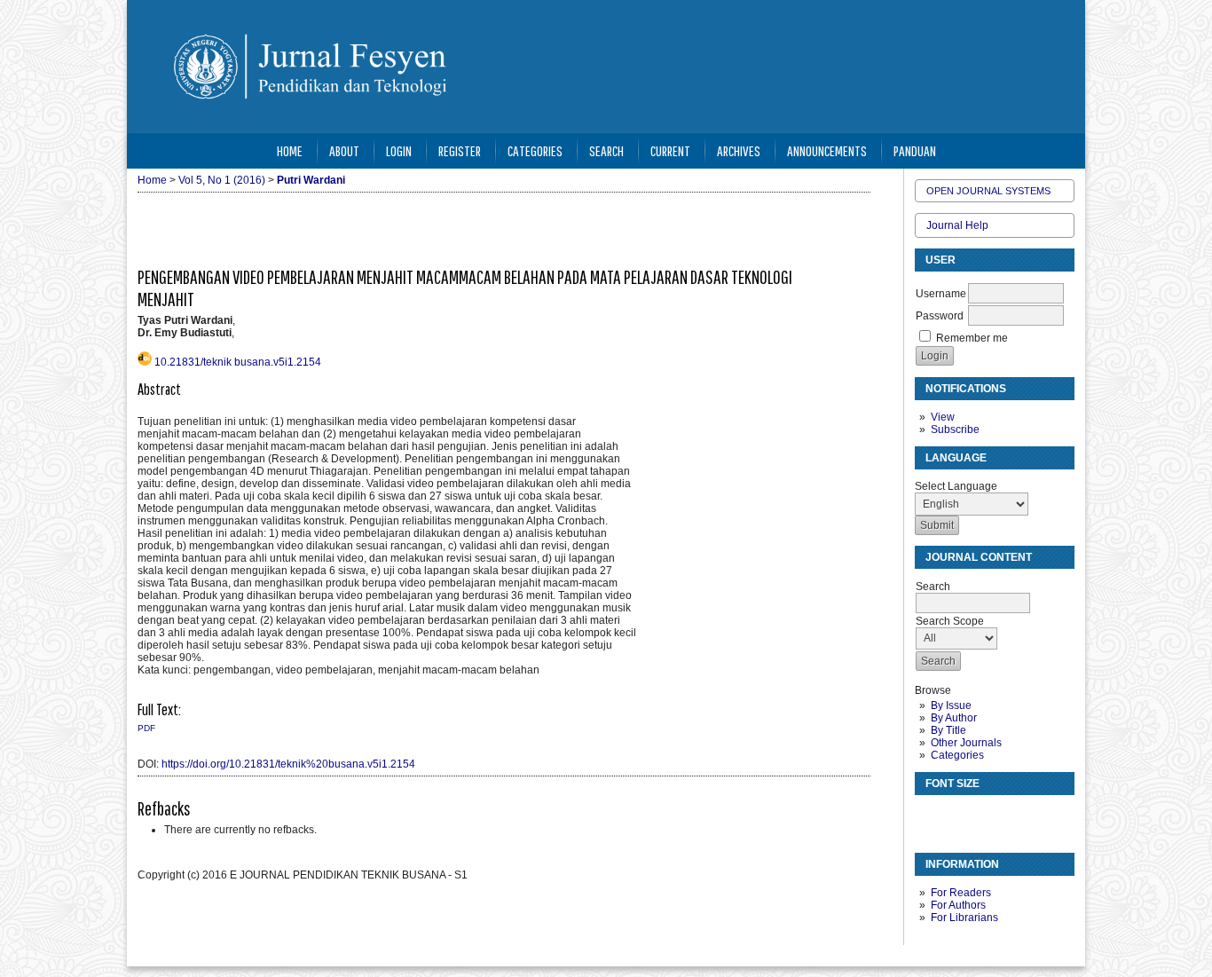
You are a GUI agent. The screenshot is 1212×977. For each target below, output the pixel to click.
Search (606, 150)
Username (941, 294)
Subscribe (955, 429)
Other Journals (966, 743)
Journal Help (957, 225)
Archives (738, 150)
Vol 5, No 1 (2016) (221, 180)
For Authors (958, 905)
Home (290, 150)
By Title (948, 730)
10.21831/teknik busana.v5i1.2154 (237, 362)
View (943, 417)
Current (670, 150)
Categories (957, 755)
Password (940, 316)
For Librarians (964, 917)
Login (399, 150)
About (344, 150)
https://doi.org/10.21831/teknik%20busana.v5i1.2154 (288, 764)
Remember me (972, 338)
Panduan (914, 150)
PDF (146, 728)
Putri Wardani (311, 180)
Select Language (956, 486)
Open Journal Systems (988, 190)
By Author (954, 718)
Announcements (827, 150)
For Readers (961, 892)
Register (459, 150)
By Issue (951, 705)
